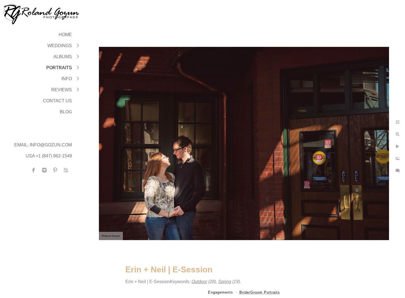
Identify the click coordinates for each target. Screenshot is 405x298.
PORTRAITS (59, 67)
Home (65, 34)
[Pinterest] (55, 170)
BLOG (66, 111)
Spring (224, 281)
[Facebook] (33, 170)
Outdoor (199, 281)
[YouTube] (66, 170)
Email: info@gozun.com (43, 145)
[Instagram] (44, 170)
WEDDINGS (59, 45)
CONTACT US (57, 100)
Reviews (61, 89)
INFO (66, 78)
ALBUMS (62, 56)
